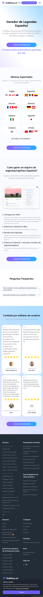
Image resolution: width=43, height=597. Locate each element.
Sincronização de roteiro (10, 458)
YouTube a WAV (7, 561)
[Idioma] (19, 2)
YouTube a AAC (7, 564)
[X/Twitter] (23, 565)
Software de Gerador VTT (31, 465)
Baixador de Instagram (30, 495)
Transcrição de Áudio (9, 461)
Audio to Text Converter (10, 467)
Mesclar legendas (28, 462)
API (3, 515)
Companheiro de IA (8, 508)
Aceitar (21, 592)
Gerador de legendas (9, 452)
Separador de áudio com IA (11, 505)
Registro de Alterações (9, 529)
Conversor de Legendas (30, 456)
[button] (19, 2)
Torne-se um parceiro (9, 537)
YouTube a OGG (7, 573)
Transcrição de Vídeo (9, 464)
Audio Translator (7, 485)
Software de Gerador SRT (31, 468)
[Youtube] (26, 564)
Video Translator (7, 482)
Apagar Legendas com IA (10, 497)
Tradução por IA (7, 476)
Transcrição (6, 449)
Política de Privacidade (22, 588)
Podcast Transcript (29, 459)
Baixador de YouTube (30, 481)
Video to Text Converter (10, 470)
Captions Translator (8, 491)
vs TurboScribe (27, 523)
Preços (4, 523)
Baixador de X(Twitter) (30, 487)
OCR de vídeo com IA (9, 455)
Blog (3, 526)
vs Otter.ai (26, 526)
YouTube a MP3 (7, 555)
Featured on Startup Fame (31, 542)
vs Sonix (25, 532)
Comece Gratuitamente (29, 2)
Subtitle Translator (8, 488)
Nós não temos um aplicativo (29, 553)
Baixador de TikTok (29, 484)
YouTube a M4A (7, 558)
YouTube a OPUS (7, 570)
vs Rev (25, 529)
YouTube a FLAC (7, 567)
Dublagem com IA (8, 479)
